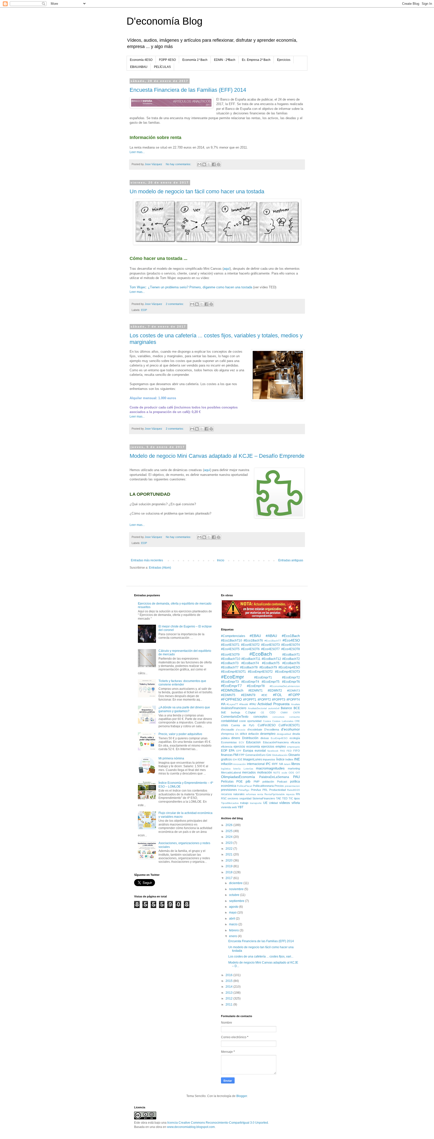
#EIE (264, 695)
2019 (229, 866)
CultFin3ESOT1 (289, 725)
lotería (237, 768)
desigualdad (284, 734)
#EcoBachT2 (291, 659)
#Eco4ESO (291, 640)
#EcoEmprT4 (250, 682)
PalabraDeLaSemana (274, 777)
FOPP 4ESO (167, 60)
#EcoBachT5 (271, 663)
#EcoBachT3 (230, 663)
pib (248, 781)
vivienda (226, 807)
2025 (229, 831)
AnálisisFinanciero (233, 708)
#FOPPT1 (249, 699)
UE (265, 803)
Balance (286, 708)
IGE (240, 759)
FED (289, 750)
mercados (249, 772)
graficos (226, 759)
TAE (278, 798)
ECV (241, 742)
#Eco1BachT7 (272, 640)
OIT (298, 772)
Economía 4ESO (141, 60)
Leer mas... (137, 152)
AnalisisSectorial (257, 708)
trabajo (244, 802)
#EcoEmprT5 (271, 682)
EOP (144, 309)
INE (297, 759)
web (234, 807)
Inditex (289, 759)
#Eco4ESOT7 (270, 649)
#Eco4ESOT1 (230, 645)
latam (287, 764)
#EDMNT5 (228, 695)
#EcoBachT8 (249, 667)
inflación (227, 764)
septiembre (237, 901)
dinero (235, 738)
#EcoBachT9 (268, 667)
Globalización (280, 755)
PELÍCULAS (162, 67)
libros (295, 764)
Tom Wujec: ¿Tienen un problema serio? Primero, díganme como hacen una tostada (191, 287)
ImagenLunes (252, 759)
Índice (280, 759)
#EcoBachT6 (291, 663)
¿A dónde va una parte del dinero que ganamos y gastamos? (184, 709)
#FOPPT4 (293, 699)
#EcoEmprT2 (291, 677)
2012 (229, 998)
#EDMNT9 (248, 695)
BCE (297, 708)
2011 (229, 1004)
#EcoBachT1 (291, 654)
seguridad (245, 798)
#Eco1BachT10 (231, 640)
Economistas (229, 742)
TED (285, 798)
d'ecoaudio (227, 729)
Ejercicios (283, 60)
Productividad (277, 789)
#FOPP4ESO (231, 699)
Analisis (295, 704)
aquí (227, 268)
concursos (278, 716)
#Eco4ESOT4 (290, 645)
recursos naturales (233, 794)
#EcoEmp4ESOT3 (287, 671)
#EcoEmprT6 (291, 682)
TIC (291, 798)
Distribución (250, 738)
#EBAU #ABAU (263, 636)
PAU (296, 777)
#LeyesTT (232, 704)
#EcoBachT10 (230, 659)
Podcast (282, 781)
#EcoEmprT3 (230, 682)
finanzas (227, 755)
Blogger (241, 1096)
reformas (251, 794)
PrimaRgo (243, 790)
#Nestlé (243, 704)
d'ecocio (240, 729)
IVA (281, 763)
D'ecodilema (271, 729)
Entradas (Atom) (160, 567)
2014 (229, 986)
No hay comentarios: (179, 164)
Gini (268, 754)
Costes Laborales (282, 721)
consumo (294, 716)
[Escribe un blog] (204, 164)
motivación (264, 772)
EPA (232, 750)
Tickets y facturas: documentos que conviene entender (182, 682)
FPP (241, 754)
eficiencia (226, 746)
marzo (233, 924)
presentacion (292, 786)
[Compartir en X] (208, 164)
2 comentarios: (175, 303)
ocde (284, 772)
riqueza (290, 794)
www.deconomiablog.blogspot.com (191, 1127)
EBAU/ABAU (138, 67)
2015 (229, 981)
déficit (243, 733)
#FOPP (294, 695)
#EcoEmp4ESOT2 (260, 671)
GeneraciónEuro (255, 754)
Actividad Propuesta (273, 704)
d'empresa (227, 733)
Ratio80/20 (293, 790)
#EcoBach (260, 654)
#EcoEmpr (232, 676)
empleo (281, 746)
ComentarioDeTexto (234, 716)
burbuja (235, 712)
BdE (223, 712)
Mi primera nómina (171, 758)
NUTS (276, 772)
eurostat (260, 750)
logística (226, 768)
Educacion (253, 742)
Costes (267, 721)
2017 (229, 878)
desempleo (268, 734)
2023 (229, 843)
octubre (234, 895)
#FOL (277, 695)
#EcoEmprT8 (256, 686)
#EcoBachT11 (250, 659)
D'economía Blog (164, 21)
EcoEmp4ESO (279, 738)
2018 (229, 872)
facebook (272, 750)
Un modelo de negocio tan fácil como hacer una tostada (197, 191)
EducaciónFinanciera (276, 742)
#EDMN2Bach (232, 690)
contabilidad (229, 721)
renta (260, 794)
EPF (238, 750)
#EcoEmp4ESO (289, 667)
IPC (268, 764)
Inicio (220, 560)
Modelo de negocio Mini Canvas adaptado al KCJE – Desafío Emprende (217, 456)
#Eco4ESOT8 (290, 649)
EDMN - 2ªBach (224, 60)
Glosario (294, 755)
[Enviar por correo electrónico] (199, 164)
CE (262, 712)
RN (298, 794)
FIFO (296, 750)
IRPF (275, 763)
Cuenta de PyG (243, 725)
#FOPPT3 (278, 699)
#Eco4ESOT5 (230, 649)
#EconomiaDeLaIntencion (285, 686)
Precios (279, 785)
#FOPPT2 (264, 699)
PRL (265, 789)
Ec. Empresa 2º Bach (256, 60)
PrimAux (256, 789)
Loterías (248, 768)
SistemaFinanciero (263, 798)
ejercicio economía (247, 746)
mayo (233, 912)
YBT (240, 807)
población (268, 781)
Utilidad (273, 802)
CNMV (284, 712)
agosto (234, 906)
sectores (233, 798)
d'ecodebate (254, 729)
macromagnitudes (270, 768)
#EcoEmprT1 (263, 677)
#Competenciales (233, 636)
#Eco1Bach (291, 636)
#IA (223, 704)
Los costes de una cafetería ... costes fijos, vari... (260, 956)
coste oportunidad (250, 720)
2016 (229, 975)
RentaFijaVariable (274, 794)
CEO (272, 712)
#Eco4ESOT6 (250, 649)
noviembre (236, 889)
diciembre (236, 883)
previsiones (229, 790)
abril (232, 918)
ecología (295, 738)
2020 (229, 860)
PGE (239, 781)
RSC (224, 798)
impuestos (269, 759)
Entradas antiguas (290, 560)
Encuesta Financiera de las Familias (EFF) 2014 (188, 90)
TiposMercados (230, 803)
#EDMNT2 (275, 690)
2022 (229, 848)
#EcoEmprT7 (231, 686)
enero (233, 936)
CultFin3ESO (267, 725)
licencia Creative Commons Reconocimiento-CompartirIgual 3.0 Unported (217, 1122)
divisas (264, 738)
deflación (253, 733)
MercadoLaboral (231, 772)
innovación (239, 764)
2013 (229, 992)
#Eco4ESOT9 (230, 654)
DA (237, 734)
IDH (235, 759)
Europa (248, 750)
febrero (234, 930)
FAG (282, 750)
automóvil (273, 708)
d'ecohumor (290, 729)
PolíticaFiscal (244, 786)
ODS (291, 772)
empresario (293, 746)
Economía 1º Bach (194, 60)
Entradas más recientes (147, 560)
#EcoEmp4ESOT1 (233, 671)
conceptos (260, 716)
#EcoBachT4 (250, 663)
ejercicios (267, 746)
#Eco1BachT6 (253, 640)
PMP (256, 781)
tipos (297, 798)
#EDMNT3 (293, 690)
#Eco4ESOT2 (250, 645)
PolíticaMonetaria (263, 785)
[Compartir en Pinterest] (218, 164)
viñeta (296, 803)
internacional (256, 764)
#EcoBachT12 (271, 659)
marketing (294, 768)
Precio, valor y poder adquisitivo (180, 734)
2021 (229, 854)
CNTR (296, 712)
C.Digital (250, 712)
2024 (229, 837)
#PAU (252, 704)
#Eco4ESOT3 (270, 645)
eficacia (295, 742)
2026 (229, 825)
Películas (227, 781)
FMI (235, 755)
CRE (297, 721)
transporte (256, 803)
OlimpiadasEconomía (238, 777)
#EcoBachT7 (230, 667)
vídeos (284, 803)
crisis (224, 725)
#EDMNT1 (255, 690)
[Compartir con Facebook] (213, 164)
